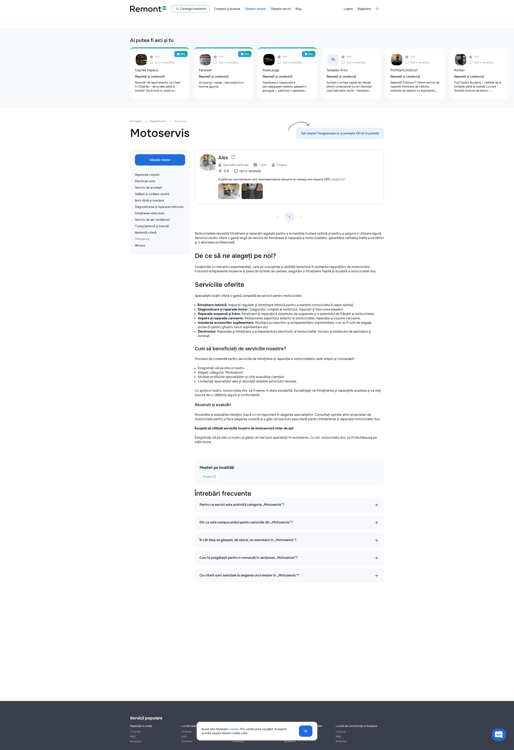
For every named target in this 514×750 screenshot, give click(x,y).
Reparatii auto (158, 121)
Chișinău (135, 731)
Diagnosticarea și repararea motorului (159, 207)
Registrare (364, 9)
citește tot (338, 179)
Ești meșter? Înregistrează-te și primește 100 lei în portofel (340, 133)
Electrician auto (145, 181)
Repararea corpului (147, 175)
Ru (377, 9)
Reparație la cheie (141, 726)
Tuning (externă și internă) (152, 226)
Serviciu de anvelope (148, 187)
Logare (348, 9)
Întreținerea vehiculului (149, 213)
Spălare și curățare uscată (152, 194)
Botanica (135, 741)
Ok (306, 731)
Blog (298, 9)
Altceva (140, 245)
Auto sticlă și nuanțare (149, 200)
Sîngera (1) (209, 476)
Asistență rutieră (145, 232)
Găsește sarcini (281, 9)
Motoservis (142, 239)
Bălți (133, 736)
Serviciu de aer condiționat (152, 220)
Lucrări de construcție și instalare (356, 726)
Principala (135, 121)
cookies (233, 729)
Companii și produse (227, 9)
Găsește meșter (255, 9)
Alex (223, 158)
